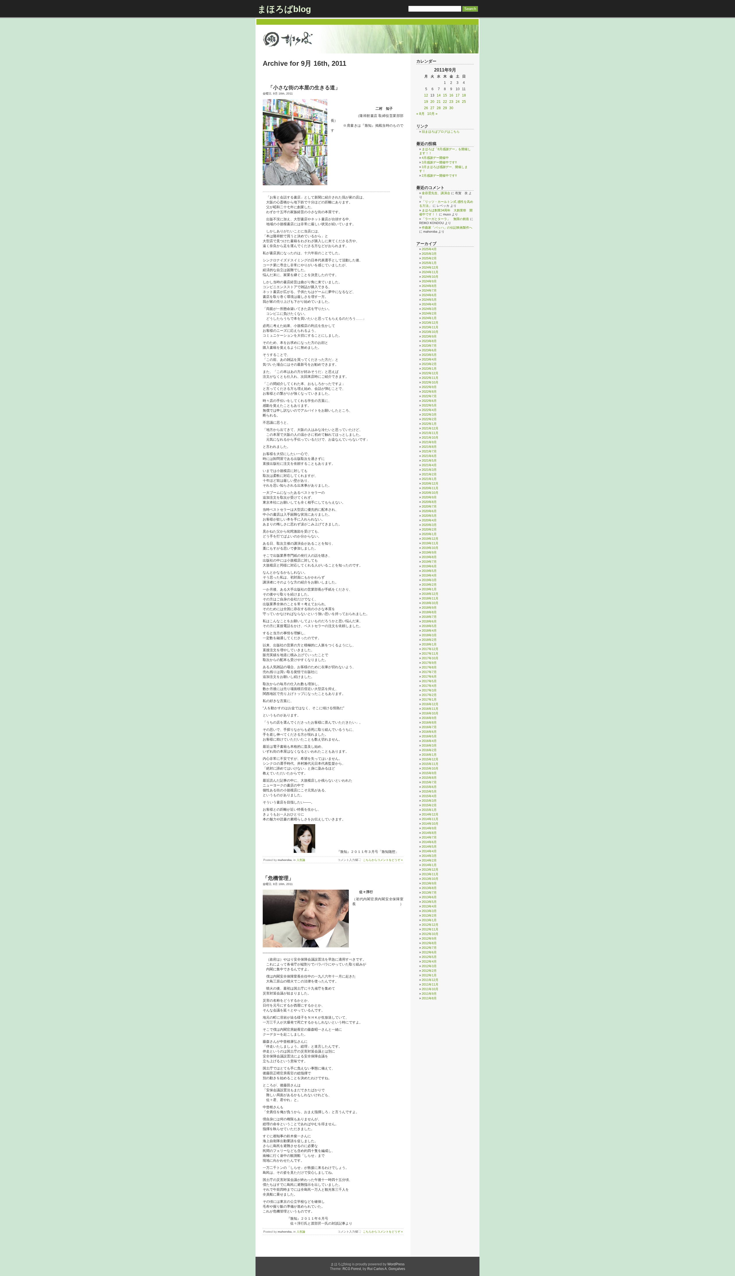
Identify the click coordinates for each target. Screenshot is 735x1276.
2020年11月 (430, 488)
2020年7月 (429, 506)
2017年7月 (429, 672)
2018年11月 (430, 598)
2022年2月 (429, 419)
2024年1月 (429, 318)
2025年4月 (429, 249)
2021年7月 (429, 451)
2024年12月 (430, 267)
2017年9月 (429, 662)
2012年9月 (429, 938)
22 (445, 102)
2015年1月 (429, 810)
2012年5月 (429, 957)
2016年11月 (430, 708)
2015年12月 (430, 759)
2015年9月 (429, 773)
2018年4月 (429, 630)
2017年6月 (429, 676)
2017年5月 (429, 681)
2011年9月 (429, 993)
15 (445, 95)
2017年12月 (430, 649)
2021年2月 (429, 474)
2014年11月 (430, 819)
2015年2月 (429, 805)
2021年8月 (429, 446)
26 (426, 108)
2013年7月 (429, 892)
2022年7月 (429, 396)
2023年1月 (429, 368)
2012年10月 (430, 934)
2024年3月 (429, 309)
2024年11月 (430, 272)
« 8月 (420, 114)
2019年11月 (430, 543)
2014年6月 (429, 842)
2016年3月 (429, 745)
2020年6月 (429, 511)
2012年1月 (429, 975)
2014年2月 (429, 860)
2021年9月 (429, 442)
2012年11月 (430, 929)
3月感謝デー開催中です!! (439, 162)
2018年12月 (430, 593)
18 (464, 95)
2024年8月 (429, 286)
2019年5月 (429, 571)
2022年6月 (429, 400)
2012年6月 (429, 952)
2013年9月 (429, 883)
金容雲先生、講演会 (436, 193)
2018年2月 (429, 639)
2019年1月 (429, 589)
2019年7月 (429, 561)
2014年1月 (429, 865)
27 (432, 108)
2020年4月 (429, 520)
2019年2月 (429, 584)
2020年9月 (429, 497)
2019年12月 (430, 538)
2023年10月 (430, 332)
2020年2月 (429, 529)
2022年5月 (429, 405)
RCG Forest (352, 1269)
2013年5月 (429, 901)
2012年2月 (429, 970)
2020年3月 (429, 525)
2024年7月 (429, 290)
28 (439, 108)
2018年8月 (429, 612)
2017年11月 (430, 653)
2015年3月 (429, 800)
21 (439, 102)
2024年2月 (429, 313)
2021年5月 (429, 460)
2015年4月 (429, 796)
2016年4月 (429, 741)
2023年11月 (430, 327)
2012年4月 (429, 961)
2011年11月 (430, 984)
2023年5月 (429, 354)
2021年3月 (429, 469)
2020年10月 (430, 492)
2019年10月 (430, 548)
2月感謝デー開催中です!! (439, 175)
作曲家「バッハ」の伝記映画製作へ (447, 227)
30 (451, 108)
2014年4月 (429, 851)
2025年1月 (429, 263)
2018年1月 (429, 644)
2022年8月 (429, 391)
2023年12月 (430, 322)
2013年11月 (430, 874)
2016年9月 (429, 718)
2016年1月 (429, 754)
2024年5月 (429, 299)
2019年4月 (429, 575)
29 (445, 108)
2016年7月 (429, 727)
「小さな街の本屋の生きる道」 (301, 87)
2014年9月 (429, 828)
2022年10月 (430, 382)
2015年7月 (429, 782)
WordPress (396, 1264)
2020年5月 (429, 515)
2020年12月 (430, 483)
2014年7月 (429, 837)
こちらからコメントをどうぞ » (383, 859)
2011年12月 (430, 980)
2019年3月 (429, 580)
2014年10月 (430, 823)
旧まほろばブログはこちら (441, 131)
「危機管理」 (278, 878)
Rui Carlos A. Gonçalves (386, 1269)
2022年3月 (429, 414)
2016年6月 (429, 731)
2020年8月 (429, 502)
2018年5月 (429, 626)
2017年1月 (429, 699)
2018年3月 (429, 635)
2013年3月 (429, 911)
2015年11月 (430, 764)
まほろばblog (284, 9)
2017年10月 (430, 658)
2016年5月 (429, 736)
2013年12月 (430, 869)
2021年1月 (429, 479)
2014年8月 (429, 832)
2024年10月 (430, 276)
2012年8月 (429, 943)
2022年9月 (429, 387)
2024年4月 (429, 304)
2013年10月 (430, 878)
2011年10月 (430, 989)
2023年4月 (429, 359)
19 (426, 102)
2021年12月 (430, 428)
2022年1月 (429, 423)
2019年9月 (429, 552)
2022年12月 (430, 373)
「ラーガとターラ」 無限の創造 (445, 219)
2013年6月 (429, 897)
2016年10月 (430, 713)
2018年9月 (429, 607)
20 (432, 102)
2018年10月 (430, 603)
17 (458, 95)
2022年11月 (430, 377)
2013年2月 (429, 915)
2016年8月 (429, 722)
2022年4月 (429, 410)
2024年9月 (429, 281)
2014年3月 (429, 855)
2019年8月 (429, 557)
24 (458, 102)
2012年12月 (430, 924)
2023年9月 (429, 336)
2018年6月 (429, 621)
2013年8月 (429, 888)
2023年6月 (429, 350)
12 (426, 95)
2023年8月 (429, 341)
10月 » (432, 114)
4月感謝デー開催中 (435, 157)
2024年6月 (429, 295)
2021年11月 (430, 433)
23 (451, 102)
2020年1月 (429, 534)
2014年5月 (429, 846)
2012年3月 (429, 966)
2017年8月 (429, 667)
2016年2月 (429, 750)
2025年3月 (429, 253)
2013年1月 (429, 920)
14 (439, 95)
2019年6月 (429, 566)
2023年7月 (429, 345)
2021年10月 (430, 437)
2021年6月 (429, 456)
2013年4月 (429, 906)
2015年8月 (429, 777)
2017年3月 (429, 690)
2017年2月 (429, 695)
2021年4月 (429, 465)
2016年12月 (430, 704)
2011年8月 (429, 998)
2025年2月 (429, 258)
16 (451, 95)
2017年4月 (429, 685)
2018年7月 (429, 616)
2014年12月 (430, 814)
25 (464, 102)
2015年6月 (429, 787)
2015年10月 (430, 768)
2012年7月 (429, 947)
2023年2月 (429, 364)
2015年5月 (429, 791)
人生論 (301, 859)
